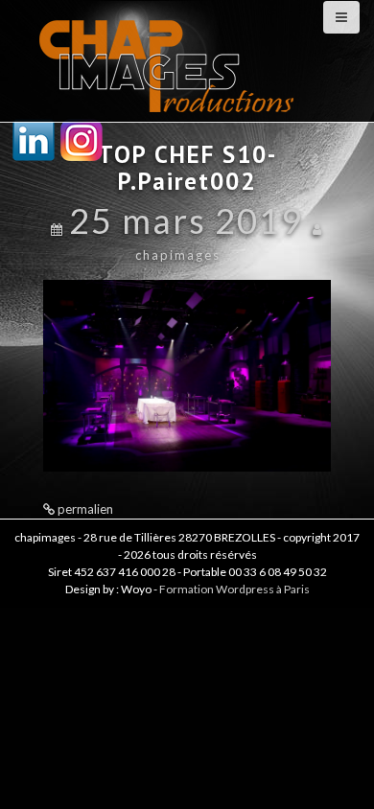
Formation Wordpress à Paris (234, 589)
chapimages (178, 255)
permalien (84, 509)
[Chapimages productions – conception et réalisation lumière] (169, 59)
